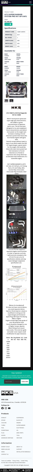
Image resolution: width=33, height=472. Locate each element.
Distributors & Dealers (15, 470)
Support (19, 449)
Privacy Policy (15, 460)
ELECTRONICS (20, 427)
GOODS (3, 435)
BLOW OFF (19, 420)
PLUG (2, 433)
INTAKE (3, 420)
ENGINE (18, 422)
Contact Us (4, 454)
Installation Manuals (23, 451)
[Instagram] (6, 408)
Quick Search (5, 470)
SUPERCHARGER (20, 425)
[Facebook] (3, 408)
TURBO (3, 425)
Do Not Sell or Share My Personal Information (13, 462)
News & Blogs (5, 449)
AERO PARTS (19, 433)
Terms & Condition (6, 460)
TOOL (18, 435)
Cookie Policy (24, 460)
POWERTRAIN (5, 430)
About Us (19, 446)
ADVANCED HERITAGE (7, 438)
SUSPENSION (20, 417)
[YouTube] (9, 408)
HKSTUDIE (19, 438)
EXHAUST (3, 417)
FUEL (2, 427)
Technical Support (28, 470)
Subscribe (25, 381)
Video (3, 451)
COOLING (3, 422)
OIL (17, 430)
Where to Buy (5, 446)
